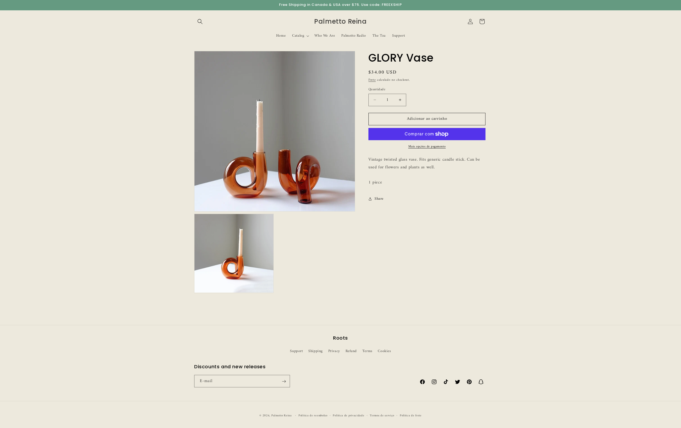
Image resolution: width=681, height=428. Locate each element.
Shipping (315, 351)
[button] (200, 21)
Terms (367, 351)
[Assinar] (284, 381)
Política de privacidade (348, 415)
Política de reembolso (312, 415)
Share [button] (379, 198)
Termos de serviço (382, 415)
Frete (372, 80)
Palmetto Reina (281, 415)
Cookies (384, 351)
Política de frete (411, 415)
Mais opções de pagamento (427, 146)
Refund (351, 351)
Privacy (334, 351)
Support (296, 351)
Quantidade (376, 89)
